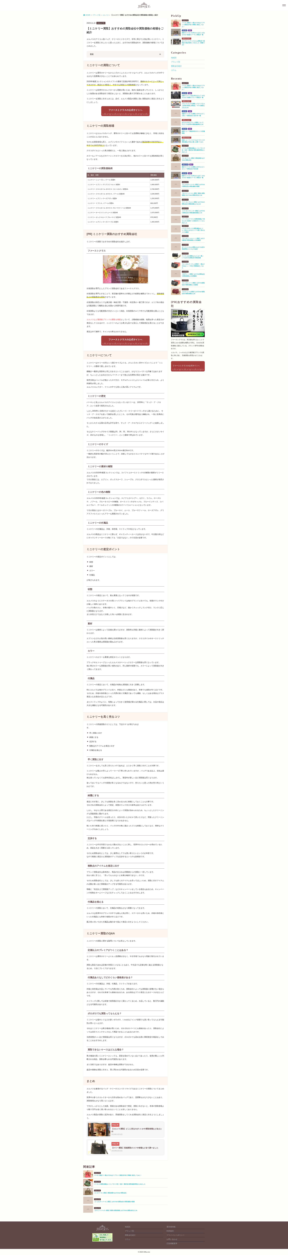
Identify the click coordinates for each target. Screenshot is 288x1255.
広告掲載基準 (171, 1243)
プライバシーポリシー (175, 1235)
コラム (173, 70)
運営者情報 (171, 1227)
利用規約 (170, 1231)
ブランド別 (96, 15)
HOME (87, 15)
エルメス (105, 15)
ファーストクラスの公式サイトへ (125, 110)
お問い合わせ (171, 1239)
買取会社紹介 (176, 66)
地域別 (173, 58)
